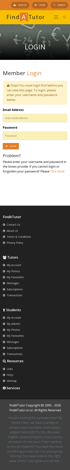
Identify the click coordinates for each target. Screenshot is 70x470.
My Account (13, 265)
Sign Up (22, 5)
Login (41, 5)
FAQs (9, 375)
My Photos (13, 271)
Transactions (14, 295)
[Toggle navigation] (56, 17)
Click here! (57, 171)
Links (9, 369)
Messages (12, 283)
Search (61, 5)
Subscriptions (14, 289)
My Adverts (13, 324)
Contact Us (13, 224)
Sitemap (11, 381)
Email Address (13, 110)
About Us (12, 230)
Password (10, 127)
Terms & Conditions (18, 236)
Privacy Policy (14, 242)
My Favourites (15, 277)
